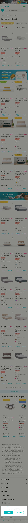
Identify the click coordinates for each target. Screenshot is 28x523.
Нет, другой (19, 512)
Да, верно (9, 512)
